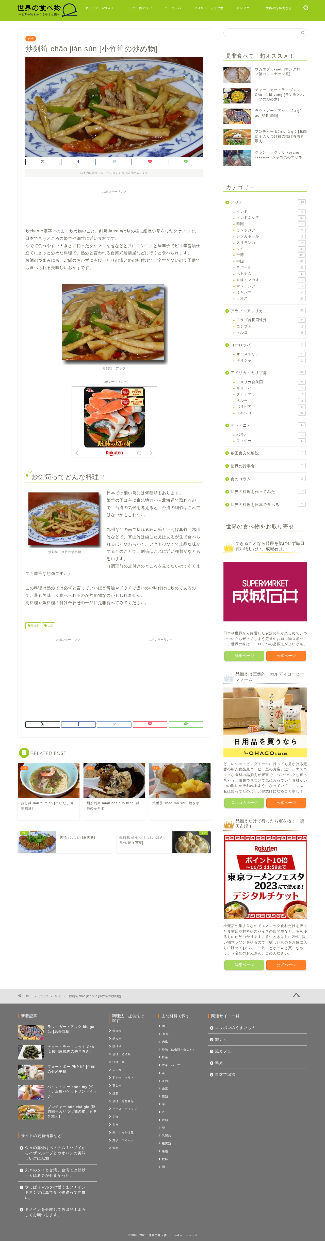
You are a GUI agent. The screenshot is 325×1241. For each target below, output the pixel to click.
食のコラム (267, 479)
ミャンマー (269, 292)
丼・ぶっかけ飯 (123, 1132)
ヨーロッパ (173, 8)
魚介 (166, 1033)
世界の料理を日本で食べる (267, 504)
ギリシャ (269, 360)
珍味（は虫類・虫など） (179, 1049)
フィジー (269, 441)
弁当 (115, 1124)
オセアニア (244, 8)
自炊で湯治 (225, 1074)
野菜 (165, 1057)
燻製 (115, 1093)
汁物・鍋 (118, 1062)
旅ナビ (221, 1039)
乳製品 (166, 1135)
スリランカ (269, 243)
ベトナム (269, 274)
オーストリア (269, 354)
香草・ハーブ (171, 1065)
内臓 (165, 1041)
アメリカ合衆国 (269, 382)
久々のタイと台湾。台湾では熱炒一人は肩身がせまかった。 (55, 1172)
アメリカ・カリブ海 (209, 8)
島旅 (219, 1062)
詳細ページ (244, 655)
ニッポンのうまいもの (235, 1027)
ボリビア (269, 407)
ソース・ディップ (124, 1108)
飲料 (115, 1147)
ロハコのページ (244, 802)
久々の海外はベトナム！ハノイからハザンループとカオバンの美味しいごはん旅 (55, 1152)
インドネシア (269, 218)
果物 (165, 1151)
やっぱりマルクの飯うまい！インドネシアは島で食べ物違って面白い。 (55, 1192)
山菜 (50, 625)
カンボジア (269, 230)
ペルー (269, 400)
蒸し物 (117, 1085)
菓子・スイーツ (123, 1140)
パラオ (269, 435)
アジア (267, 202)
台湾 (31, 38)
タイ (269, 249)
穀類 (165, 1120)
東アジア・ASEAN (99, 8)
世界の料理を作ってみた (267, 491)
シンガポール (269, 236)
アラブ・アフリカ (267, 311)
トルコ (269, 332)
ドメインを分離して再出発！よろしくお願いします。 (55, 1212)
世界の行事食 (267, 466)
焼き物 (117, 1030)
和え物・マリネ (123, 1077)
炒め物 (34, 625)
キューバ (269, 388)
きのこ (166, 1080)
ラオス (269, 298)
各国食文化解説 (267, 453)
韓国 (269, 224)
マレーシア (269, 286)
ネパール (269, 267)
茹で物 (117, 1069)
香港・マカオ (269, 280)
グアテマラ (269, 394)
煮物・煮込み (121, 1054)
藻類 (165, 1096)
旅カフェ (223, 1051)
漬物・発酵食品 (123, 1101)
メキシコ (269, 413)
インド (269, 212)
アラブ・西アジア (139, 8)
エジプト (269, 326)
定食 (115, 1116)
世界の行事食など (279, 8)
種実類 (166, 1143)
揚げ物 (117, 1046)
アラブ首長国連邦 (269, 320)
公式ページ (286, 655)
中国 (269, 261)
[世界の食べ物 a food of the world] (47, 16)
